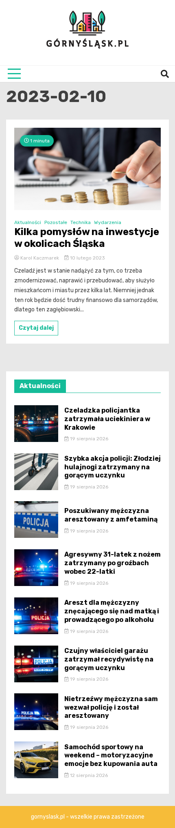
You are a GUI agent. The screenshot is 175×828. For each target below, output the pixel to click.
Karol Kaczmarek (39, 258)
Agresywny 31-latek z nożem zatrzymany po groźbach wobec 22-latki (112, 563)
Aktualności (27, 222)
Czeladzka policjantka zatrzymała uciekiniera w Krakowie (107, 418)
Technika (80, 222)
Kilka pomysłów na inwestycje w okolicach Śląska (86, 237)
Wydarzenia (107, 222)
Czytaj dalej (36, 327)
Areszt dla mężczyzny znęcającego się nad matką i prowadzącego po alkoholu (111, 611)
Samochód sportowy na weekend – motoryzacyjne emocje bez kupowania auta (111, 755)
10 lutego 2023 (87, 258)
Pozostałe (55, 222)
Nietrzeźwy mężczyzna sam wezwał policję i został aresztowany (111, 707)
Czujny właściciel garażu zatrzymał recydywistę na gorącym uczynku (108, 659)
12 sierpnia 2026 (88, 775)
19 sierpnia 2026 (88, 439)
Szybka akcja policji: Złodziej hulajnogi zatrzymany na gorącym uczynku (112, 467)
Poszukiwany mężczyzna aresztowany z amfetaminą (111, 515)
